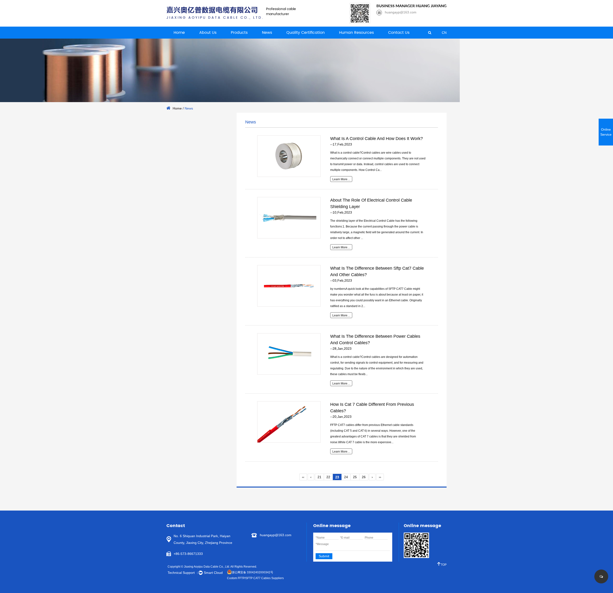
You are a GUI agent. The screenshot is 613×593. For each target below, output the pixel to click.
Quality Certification (305, 32)
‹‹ (303, 477)
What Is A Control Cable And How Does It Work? (376, 138)
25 (355, 477)
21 (319, 477)
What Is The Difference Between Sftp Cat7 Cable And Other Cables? (377, 271)
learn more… (341, 179)
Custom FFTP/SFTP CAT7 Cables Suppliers (255, 578)
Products (239, 32)
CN (444, 33)
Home (179, 32)
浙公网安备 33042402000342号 (252, 572)
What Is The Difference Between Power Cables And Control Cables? (375, 339)
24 (346, 477)
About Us (207, 32)
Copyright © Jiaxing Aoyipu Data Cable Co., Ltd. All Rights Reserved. (212, 566)
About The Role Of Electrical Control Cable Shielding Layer (371, 203)
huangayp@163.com (275, 535)
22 (328, 477)
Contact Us (398, 32)
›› (380, 477)
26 (364, 477)
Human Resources (356, 32)
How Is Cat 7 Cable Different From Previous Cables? (372, 407)
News (267, 32)
